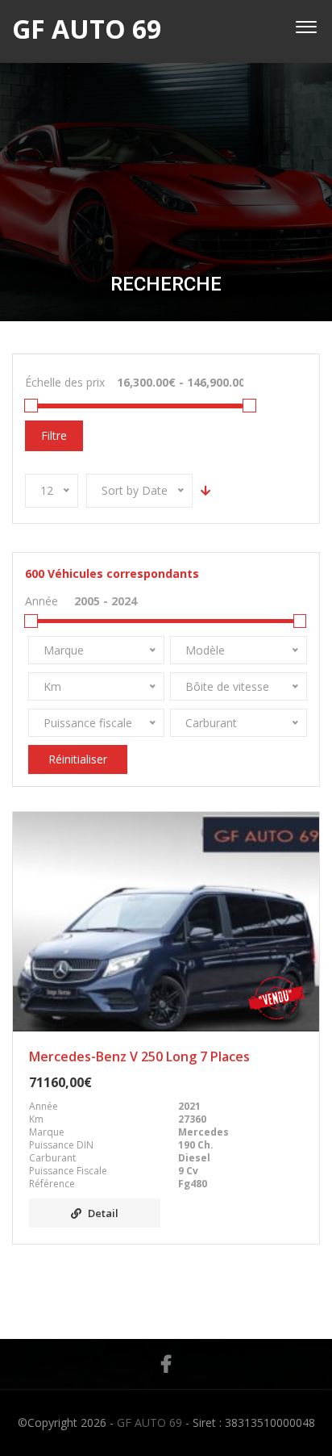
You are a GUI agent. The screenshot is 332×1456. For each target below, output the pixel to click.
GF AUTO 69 (149, 1422)
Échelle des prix (65, 382)
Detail (103, 1214)
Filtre (54, 435)
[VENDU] (166, 921)
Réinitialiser (77, 759)
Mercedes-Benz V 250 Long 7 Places (139, 1057)
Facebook (166, 1364)
